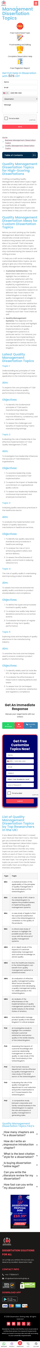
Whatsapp (4, 1346)
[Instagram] (18, 1324)
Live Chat (36, 1346)
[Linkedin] (13, 1324)
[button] (29, 3)
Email (19, 726)
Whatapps (8, 726)
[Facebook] (8, 1324)
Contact (11, 1346)
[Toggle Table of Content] (32, 155)
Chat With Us (31, 725)
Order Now (20, 1346)
